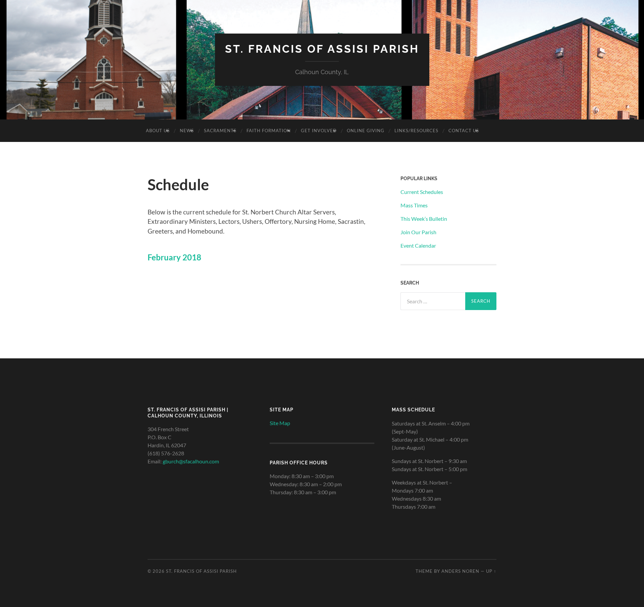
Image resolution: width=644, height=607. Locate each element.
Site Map (280, 423)
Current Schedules (421, 192)
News (187, 130)
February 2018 (174, 257)
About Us (158, 130)
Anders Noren (460, 571)
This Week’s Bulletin (423, 218)
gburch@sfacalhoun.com (191, 461)
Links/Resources (416, 130)
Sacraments (220, 130)
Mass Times (414, 205)
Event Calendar (418, 245)
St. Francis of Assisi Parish (322, 49)
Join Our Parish (418, 232)
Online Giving (365, 130)
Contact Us (463, 130)
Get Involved (319, 130)
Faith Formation (269, 130)
